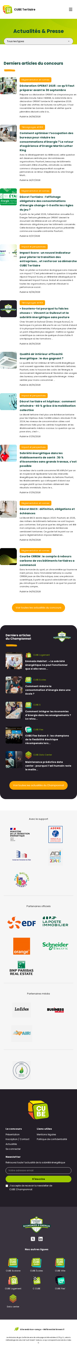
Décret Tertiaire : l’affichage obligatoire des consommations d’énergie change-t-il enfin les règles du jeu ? (46, 203)
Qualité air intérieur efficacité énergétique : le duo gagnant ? (41, 356)
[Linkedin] (40, 1239)
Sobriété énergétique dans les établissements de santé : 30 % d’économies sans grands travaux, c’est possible (48, 460)
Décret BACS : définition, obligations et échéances (47, 511)
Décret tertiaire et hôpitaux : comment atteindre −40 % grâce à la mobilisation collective (48, 406)
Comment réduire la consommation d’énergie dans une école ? (47, 690)
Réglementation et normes (35, 80)
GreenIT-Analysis (36, 1340)
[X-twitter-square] (33, 1239)
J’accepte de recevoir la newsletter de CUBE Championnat (30, 1188)
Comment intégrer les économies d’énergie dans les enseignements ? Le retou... (48, 715)
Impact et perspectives (33, 247)
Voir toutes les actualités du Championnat (38, 785)
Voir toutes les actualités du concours (38, 608)
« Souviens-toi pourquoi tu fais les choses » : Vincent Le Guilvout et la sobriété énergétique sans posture (45, 313)
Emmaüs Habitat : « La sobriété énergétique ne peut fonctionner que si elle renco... (46, 665)
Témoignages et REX (32, 127)
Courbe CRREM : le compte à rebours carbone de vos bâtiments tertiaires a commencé (47, 561)
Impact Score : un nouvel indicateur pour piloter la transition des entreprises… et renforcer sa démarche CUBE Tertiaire (48, 259)
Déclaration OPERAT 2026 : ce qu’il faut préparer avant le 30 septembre (47, 88)
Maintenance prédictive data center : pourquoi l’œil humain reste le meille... (48, 766)
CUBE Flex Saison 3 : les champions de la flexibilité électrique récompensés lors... (47, 740)
